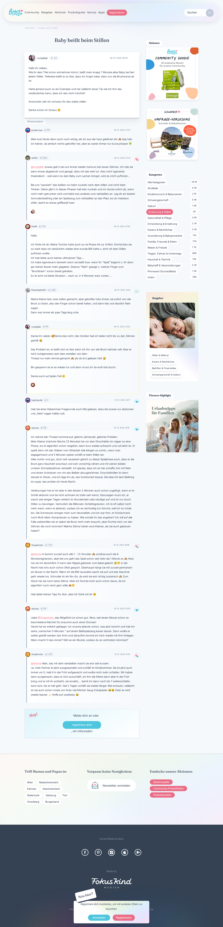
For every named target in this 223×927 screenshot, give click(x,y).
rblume (35, 428)
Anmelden (99, 917)
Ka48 (34, 226)
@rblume (36, 554)
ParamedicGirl (38, 290)
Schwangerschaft (159, 200)
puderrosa (36, 130)
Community (32, 12)
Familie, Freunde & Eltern (163, 241)
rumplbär (42, 58)
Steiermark (33, 795)
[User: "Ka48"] (27, 226)
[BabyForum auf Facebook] (85, 852)
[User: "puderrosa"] (27, 130)
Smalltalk (153, 188)
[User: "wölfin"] (27, 157)
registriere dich (82, 725)
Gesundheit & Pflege (160, 217)
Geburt (152, 205)
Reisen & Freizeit (158, 247)
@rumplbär (37, 166)
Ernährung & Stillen (160, 211)
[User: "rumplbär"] (32, 58)
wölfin (34, 158)
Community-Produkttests (168, 788)
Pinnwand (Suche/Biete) (162, 271)
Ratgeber (47, 12)
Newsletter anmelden (116, 785)
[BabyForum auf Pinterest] (98, 852)
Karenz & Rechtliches (161, 229)
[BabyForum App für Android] (137, 852)
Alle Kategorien (157, 182)
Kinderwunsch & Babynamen (165, 194)
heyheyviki (37, 400)
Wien (30, 782)
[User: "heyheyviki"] (27, 400)
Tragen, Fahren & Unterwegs (165, 253)
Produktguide (76, 12)
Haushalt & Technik (160, 259)
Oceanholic (37, 545)
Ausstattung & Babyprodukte (165, 235)
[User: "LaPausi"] (33, 211)
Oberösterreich (51, 788)
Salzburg (51, 795)
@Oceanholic (45, 617)
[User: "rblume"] (27, 427)
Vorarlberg (33, 801)
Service (91, 12)
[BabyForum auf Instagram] (111, 852)
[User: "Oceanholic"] (27, 545)
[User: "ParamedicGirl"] (27, 290)
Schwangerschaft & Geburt (166, 374)
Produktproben (162, 794)
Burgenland (52, 801)
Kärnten (31, 788)
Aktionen (60, 12)
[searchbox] (199, 12)
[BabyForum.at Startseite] (16, 12)
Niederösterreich (49, 782)
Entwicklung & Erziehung (163, 223)
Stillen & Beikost (160, 355)
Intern (152, 277)
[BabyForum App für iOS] (124, 852)
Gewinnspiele (161, 781)
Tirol (64, 795)
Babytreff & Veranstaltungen (165, 265)
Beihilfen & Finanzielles (164, 368)
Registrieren (116, 12)
